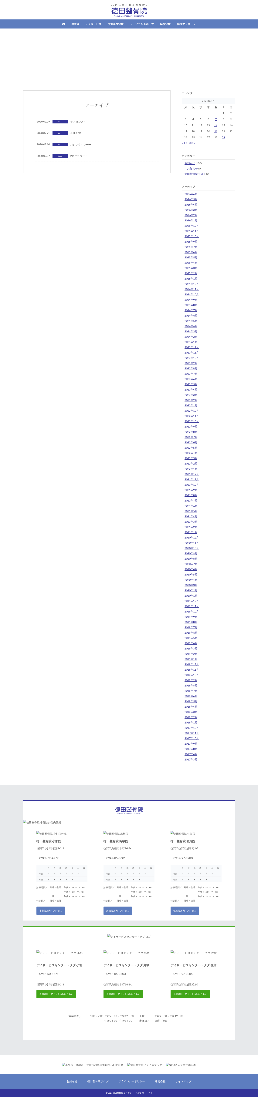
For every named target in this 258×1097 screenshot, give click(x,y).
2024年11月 (192, 289)
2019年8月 (191, 622)
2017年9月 (191, 743)
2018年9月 (191, 680)
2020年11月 (192, 542)
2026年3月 (191, 209)
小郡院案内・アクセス (50, 910)
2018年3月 (191, 711)
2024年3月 (191, 331)
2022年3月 (191, 458)
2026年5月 (191, 199)
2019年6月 (191, 632)
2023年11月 (192, 352)
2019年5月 (191, 637)
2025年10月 (192, 236)
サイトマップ (183, 1081)
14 (215, 125)
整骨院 (75, 23)
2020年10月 (192, 548)
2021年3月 (191, 521)
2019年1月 (191, 659)
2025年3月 (191, 268)
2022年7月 (191, 437)
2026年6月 (191, 194)
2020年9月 (191, 553)
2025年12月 (192, 225)
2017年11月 (192, 733)
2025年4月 (191, 262)
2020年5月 (191, 574)
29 (223, 137)
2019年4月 (191, 643)
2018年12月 (192, 664)
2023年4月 (191, 389)
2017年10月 (192, 738)
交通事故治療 (116, 23)
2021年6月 (191, 505)
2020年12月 (192, 537)
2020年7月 (191, 563)
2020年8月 (191, 558)
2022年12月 (192, 410)
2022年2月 (191, 463)
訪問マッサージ (186, 23)
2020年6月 (191, 569)
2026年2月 (191, 215)
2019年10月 (192, 611)
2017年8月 (191, 748)
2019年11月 (192, 606)
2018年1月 (191, 722)
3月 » (192, 143)
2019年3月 (191, 648)
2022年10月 (192, 421)
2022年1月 (191, 468)
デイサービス (93, 23)
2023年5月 (191, 384)
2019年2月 (191, 653)
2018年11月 (192, 669)
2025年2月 (191, 273)
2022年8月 (191, 431)
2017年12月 (192, 727)
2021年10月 (192, 484)
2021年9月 (191, 489)
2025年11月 (192, 231)
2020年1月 (191, 595)
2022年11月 (192, 416)
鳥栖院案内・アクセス (117, 910)
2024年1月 (191, 342)
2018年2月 (191, 717)
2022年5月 (191, 447)
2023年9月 (191, 363)
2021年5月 (191, 511)
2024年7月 (191, 310)
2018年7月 (191, 690)
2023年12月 (192, 347)
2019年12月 (192, 600)
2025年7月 (191, 246)
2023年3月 (191, 394)
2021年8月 (191, 495)
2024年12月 (192, 283)
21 (215, 131)
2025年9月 (191, 241)
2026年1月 (191, 220)
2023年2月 (191, 400)
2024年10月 (192, 294)
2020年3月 (191, 585)
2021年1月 (191, 532)
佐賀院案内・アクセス (184, 910)
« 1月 (185, 143)
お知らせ (190, 163)
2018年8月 (191, 685)
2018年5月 (191, 701)
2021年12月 (192, 474)
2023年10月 (192, 357)
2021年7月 (191, 500)
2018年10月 (192, 674)
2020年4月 (191, 579)
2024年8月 (191, 305)
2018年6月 (191, 696)
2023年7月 (191, 373)
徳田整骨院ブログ (195, 173)
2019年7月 (191, 627)
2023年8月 (191, 368)
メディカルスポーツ (142, 23)
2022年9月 (191, 426)
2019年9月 (191, 616)
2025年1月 (191, 278)
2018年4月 (191, 706)
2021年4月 (191, 516)
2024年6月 (191, 315)
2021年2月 (191, 526)
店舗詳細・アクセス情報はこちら (56, 994)
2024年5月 (191, 320)
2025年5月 (191, 257)
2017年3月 (191, 759)
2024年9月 (191, 299)
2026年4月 (191, 204)
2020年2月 (191, 590)
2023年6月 (191, 379)
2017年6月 (191, 754)
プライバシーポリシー (131, 1081)
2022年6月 (191, 442)
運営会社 (160, 1081)
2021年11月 (192, 479)
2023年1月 (191, 405)
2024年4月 (191, 326)
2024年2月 (191, 336)
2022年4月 (191, 453)
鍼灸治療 (165, 23)
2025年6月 (191, 252)
